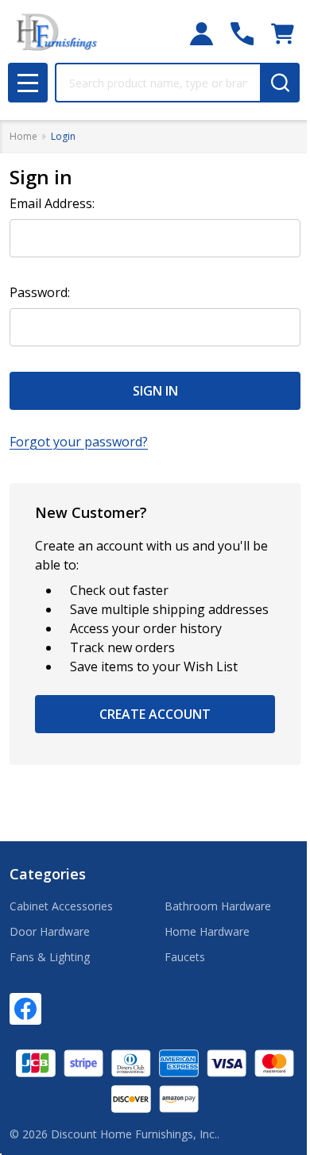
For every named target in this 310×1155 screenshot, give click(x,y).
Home (23, 136)
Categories (48, 873)
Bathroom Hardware (218, 906)
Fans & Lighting (50, 956)
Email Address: (52, 203)
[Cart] (282, 34)
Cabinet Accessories (61, 906)
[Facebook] (25, 1009)
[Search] (280, 82)
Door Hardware (50, 931)
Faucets (185, 956)
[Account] (201, 34)
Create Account (155, 714)
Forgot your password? (79, 441)
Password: (40, 292)
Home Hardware (207, 931)
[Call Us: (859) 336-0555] (242, 34)
